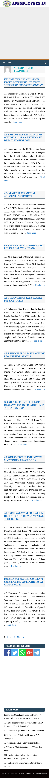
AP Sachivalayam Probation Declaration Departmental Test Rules (24, 516)
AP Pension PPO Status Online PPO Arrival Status (24, 355)
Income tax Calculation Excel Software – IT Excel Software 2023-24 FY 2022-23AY (23, 82)
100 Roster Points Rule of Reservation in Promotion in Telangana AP (24, 405)
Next (20, 636)
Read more (17, 121)
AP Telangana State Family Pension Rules (23, 299)
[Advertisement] (24, 33)
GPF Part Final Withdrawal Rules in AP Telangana (23, 247)
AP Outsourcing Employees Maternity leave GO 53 (23, 458)
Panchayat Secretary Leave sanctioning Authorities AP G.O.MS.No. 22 (24, 581)
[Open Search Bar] (45, 63)
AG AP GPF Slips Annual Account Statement (20, 194)
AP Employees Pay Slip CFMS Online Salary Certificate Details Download (23, 137)
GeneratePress (41, 773)
